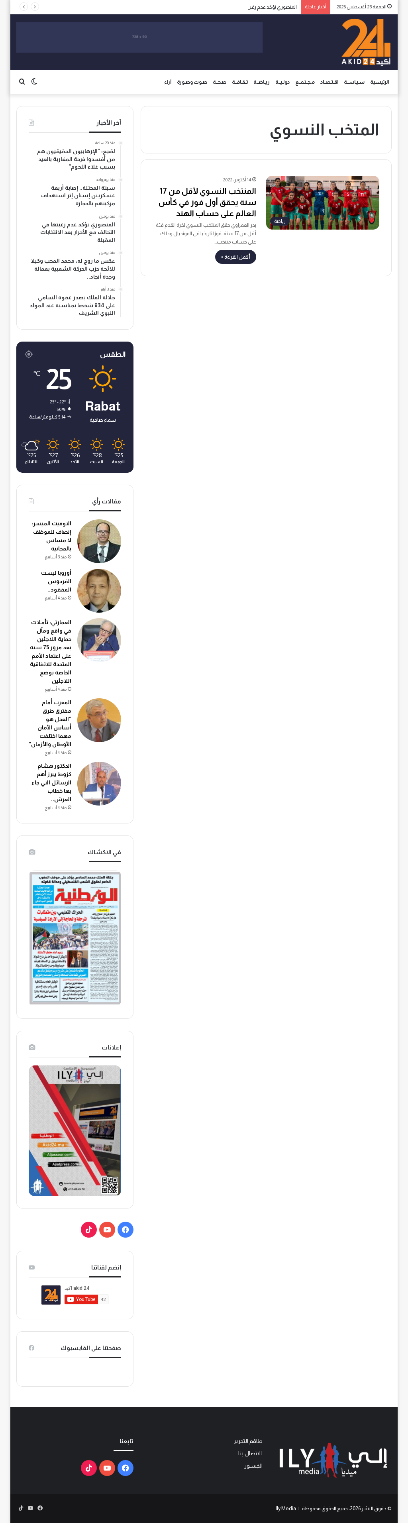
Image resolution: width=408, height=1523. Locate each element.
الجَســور (253, 1466)
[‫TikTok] (89, 1230)
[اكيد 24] (366, 42)
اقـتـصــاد (329, 82)
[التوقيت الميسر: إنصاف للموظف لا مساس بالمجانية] (99, 541)
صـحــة (219, 82)
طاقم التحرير (248, 1441)
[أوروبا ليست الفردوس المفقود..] (99, 591)
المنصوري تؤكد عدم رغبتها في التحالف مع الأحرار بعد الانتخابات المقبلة (226, 7)
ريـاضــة (261, 82)
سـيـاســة (354, 82)
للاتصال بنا (250, 1453)
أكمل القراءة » (235, 257)
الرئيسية (379, 82)
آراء (167, 82)
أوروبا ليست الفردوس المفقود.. (56, 581)
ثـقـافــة (240, 82)
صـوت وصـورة (192, 82)
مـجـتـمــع (305, 82)
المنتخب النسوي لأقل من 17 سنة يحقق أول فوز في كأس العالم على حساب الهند (207, 202)
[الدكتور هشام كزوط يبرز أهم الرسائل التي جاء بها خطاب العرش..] (99, 784)
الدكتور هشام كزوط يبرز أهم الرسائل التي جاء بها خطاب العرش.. (51, 782)
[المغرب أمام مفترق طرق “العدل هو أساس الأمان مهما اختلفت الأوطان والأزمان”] (99, 720)
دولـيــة (282, 82)
